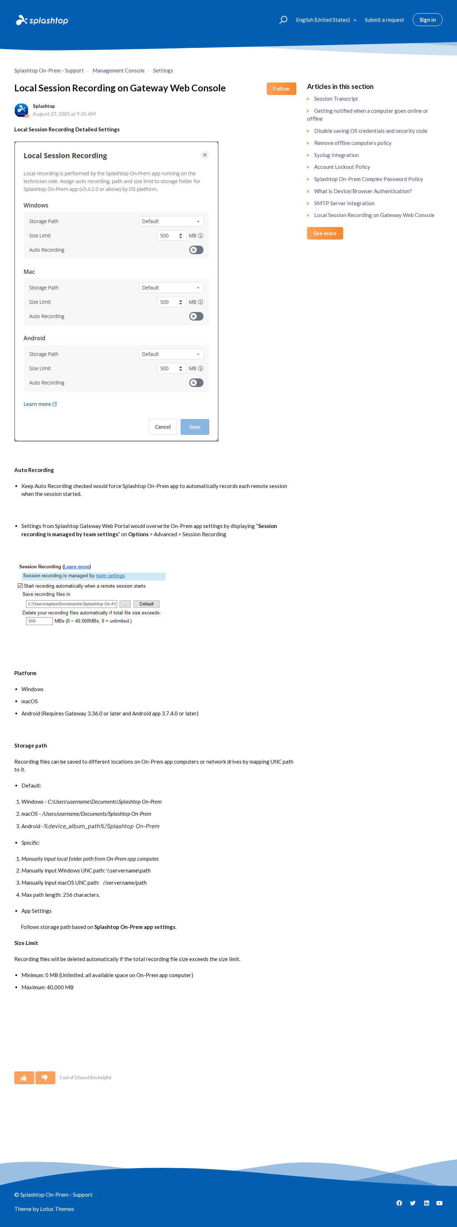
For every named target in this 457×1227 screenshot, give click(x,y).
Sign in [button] (428, 19)
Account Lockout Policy (342, 167)
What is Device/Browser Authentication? (363, 191)
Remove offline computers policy (353, 143)
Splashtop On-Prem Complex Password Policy (368, 179)
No (45, 1077)
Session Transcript (336, 98)
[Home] (42, 19)
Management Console (118, 70)
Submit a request (384, 19)
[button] (280, 19)
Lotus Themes (57, 1208)
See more (325, 233)
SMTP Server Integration (344, 203)
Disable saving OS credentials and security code (370, 130)
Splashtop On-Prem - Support (49, 70)
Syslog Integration (336, 155)
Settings (163, 70)
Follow (281, 88)
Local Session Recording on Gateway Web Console (374, 215)
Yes (24, 1077)
